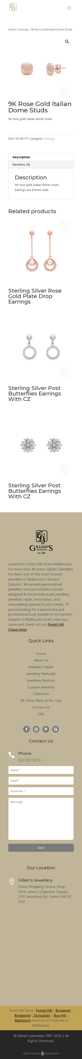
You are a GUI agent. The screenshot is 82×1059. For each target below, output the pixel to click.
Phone (24, 753)
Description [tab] (21, 157)
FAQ (41, 714)
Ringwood (22, 1015)
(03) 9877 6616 (29, 760)
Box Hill (60, 1015)
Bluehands (52, 1053)
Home (12, 29)
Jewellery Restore (41, 680)
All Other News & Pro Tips (41, 700)
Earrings (23, 29)
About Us (41, 660)
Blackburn (23, 1020)
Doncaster (41, 1015)
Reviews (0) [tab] (21, 164)
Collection (41, 693)
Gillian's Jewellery (35, 880)
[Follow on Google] (55, 729)
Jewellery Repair (41, 667)
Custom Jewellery (41, 687)
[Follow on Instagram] (36, 729)
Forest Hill (44, 1010)
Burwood (63, 1010)
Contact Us (41, 707)
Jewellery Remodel (41, 673)
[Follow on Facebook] (26, 729)
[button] (67, 41)
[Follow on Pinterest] (45, 729)
